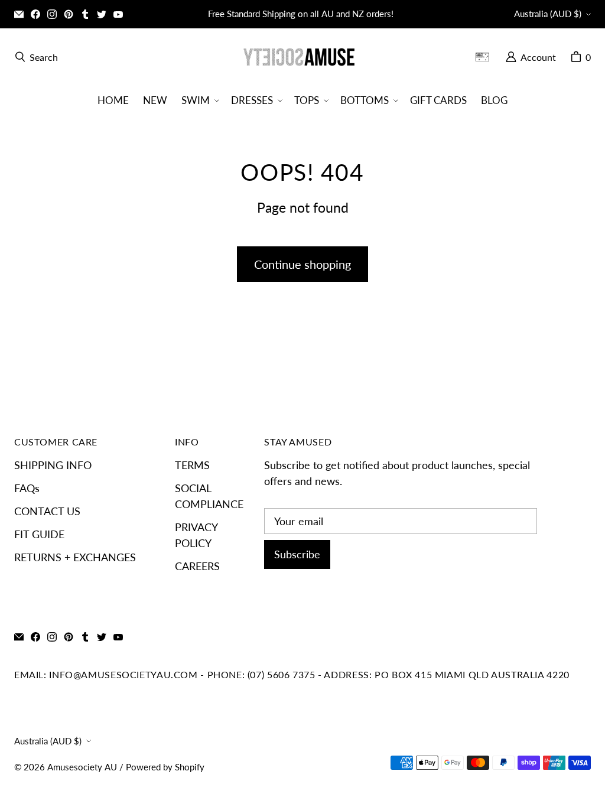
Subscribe (297, 554)
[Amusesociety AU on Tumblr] (85, 14)
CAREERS (197, 565)
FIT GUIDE (39, 534)
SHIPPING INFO (53, 464)
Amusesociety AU (82, 767)
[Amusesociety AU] (299, 57)
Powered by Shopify (165, 767)
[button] (199, 100)
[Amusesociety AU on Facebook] (35, 14)
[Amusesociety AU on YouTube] (118, 14)
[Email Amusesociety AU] (19, 14)
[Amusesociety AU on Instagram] (52, 14)
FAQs (27, 487)
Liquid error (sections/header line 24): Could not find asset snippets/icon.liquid (487, 57)
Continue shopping (302, 264)
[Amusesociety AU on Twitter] (101, 14)
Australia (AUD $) (547, 14)
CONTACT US (47, 511)
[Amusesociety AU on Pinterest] (68, 14)
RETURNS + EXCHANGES (75, 557)
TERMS (192, 464)
